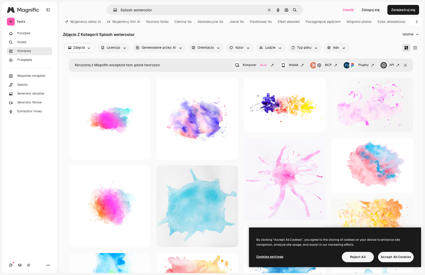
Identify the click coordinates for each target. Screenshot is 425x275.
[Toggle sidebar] (48, 10)
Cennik (348, 10)
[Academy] (20, 265)
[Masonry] (406, 48)
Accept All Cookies (396, 257)
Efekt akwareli (289, 21)
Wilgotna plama (359, 21)
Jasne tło (236, 21)
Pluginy (363, 65)
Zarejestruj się (403, 10)
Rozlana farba (157, 21)
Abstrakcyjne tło (210, 21)
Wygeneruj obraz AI (85, 21)
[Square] (415, 48)
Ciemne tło (183, 21)
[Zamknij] (405, 65)
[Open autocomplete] (113, 10)
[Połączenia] (11, 265)
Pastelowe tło (261, 21)
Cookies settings (269, 257)
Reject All (358, 257)
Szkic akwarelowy (391, 21)
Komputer (255, 65)
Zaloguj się (370, 10)
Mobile (293, 65)
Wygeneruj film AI (126, 21)
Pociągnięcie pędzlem (323, 21)
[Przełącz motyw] (28, 265)
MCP (328, 65)
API (391, 65)
